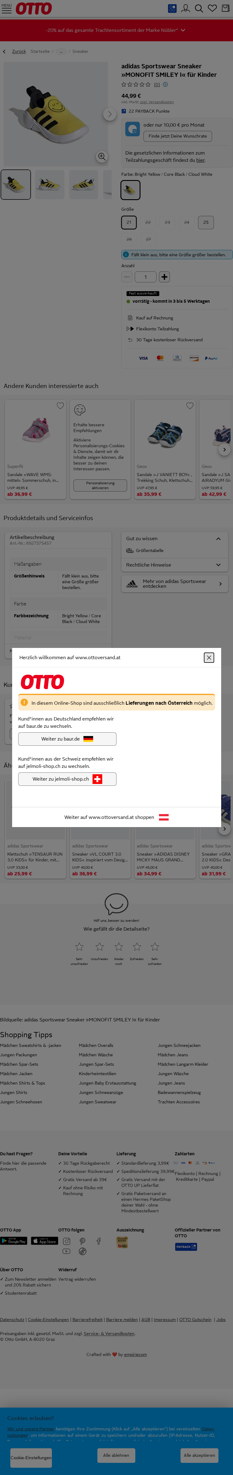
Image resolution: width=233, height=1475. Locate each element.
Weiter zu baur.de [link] (60, 738)
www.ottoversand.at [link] (111, 817)
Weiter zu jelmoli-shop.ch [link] (60, 779)
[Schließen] (209, 658)
